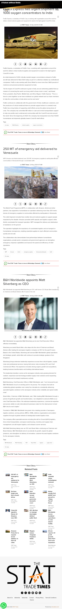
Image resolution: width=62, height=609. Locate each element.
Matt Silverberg (18, 442)
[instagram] (33, 593)
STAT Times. (16, 607)
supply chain (49, 442)
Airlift (51, 252)
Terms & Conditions (50, 597)
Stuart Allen (33, 442)
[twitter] (20, 64)
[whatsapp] (25, 64)
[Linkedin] (30, 64)
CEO (26, 442)
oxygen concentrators (37, 125)
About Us (10, 597)
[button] (31, 17)
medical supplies (25, 125)
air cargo (7, 125)
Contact (31, 597)
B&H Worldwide (8, 442)
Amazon (12, 252)
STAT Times (13, 485)
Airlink (19, 252)
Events (32, 600)
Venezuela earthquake (41, 252)
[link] (45, 64)
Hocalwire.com (55, 607)
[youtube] (36, 593)
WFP (6, 252)
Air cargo (7, 256)
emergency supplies (28, 252)
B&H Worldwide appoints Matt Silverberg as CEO (24, 282)
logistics (41, 442)
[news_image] (8, 474)
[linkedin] (29, 593)
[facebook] (15, 64)
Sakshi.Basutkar (52, 545)
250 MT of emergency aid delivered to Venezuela (30, 151)
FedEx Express (15, 125)
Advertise (17, 597)
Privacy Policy (40, 597)
